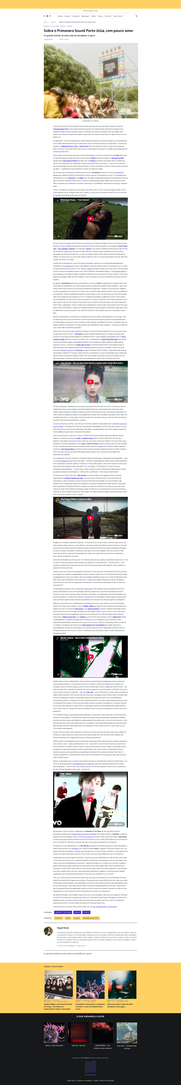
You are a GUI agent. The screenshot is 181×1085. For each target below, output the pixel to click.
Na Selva (69, 26)
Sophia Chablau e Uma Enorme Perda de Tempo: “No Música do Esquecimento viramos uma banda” (58, 1006)
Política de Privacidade (107, 1080)
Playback (87, 1058)
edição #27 (58, 918)
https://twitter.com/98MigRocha (67, 945)
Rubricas (107, 16)
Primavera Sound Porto (90, 918)
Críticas (93, 16)
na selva (76, 918)
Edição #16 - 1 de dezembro (115, 1000)
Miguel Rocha (48, 39)
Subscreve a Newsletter (84, 1080)
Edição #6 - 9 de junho (82, 1000)
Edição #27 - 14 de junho (51, 26)
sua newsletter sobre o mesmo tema (105, 907)
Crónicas (100, 16)
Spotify (96, 1080)
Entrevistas (76, 16)
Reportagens (85, 16)
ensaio (68, 918)
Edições (60, 16)
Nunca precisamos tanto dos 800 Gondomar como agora (120, 1005)
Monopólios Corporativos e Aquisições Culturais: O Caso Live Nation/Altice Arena (90, 1006)
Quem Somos (117, 16)
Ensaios (67, 16)
